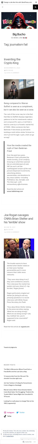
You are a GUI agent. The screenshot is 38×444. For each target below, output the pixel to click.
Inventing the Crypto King (12, 61)
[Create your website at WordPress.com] (19, 2)
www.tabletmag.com (15, 191)
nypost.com (25, 327)
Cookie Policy (10, 436)
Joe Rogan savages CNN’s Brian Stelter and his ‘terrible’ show (18, 218)
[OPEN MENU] (2, 7)
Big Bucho (19, 34)
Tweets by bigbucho (10, 347)
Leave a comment (12, 73)
